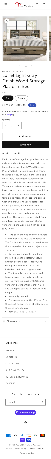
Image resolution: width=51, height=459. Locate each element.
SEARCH (9, 350)
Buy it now (25, 144)
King (7, 98)
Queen (21, 98)
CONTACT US (12, 363)
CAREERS (10, 383)
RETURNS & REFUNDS (16, 376)
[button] (6, 4)
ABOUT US (11, 357)
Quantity (6, 119)
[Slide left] (19, 66)
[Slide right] (32, 66)
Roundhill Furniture (24, 445)
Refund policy (20, 449)
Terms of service (27, 453)
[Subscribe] (42, 402)
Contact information (37, 449)
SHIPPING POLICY (14, 370)
